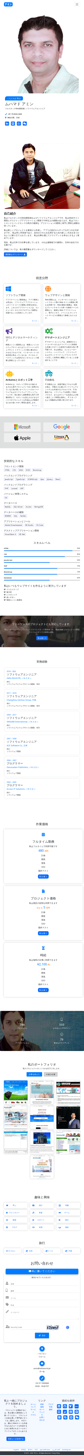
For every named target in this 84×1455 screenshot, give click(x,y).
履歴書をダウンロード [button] (14, 254)
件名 (12, 1305)
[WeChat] (77, 1417)
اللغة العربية (56, 1450)
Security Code (16, 1327)
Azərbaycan (66, 1450)
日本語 (23, 1450)
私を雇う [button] (41, 638)
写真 (50, 1407)
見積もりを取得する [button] (16, 1439)
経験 (42, 1404)
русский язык (45, 1450)
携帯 (12, 1291)
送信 (42, 1335)
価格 (42, 1407)
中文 (36, 1450)
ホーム (33, 1404)
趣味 (50, 1409)
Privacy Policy (56, 1453)
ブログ (50, 1404)
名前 (12, 1284)
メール (13, 1298)
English (16, 1450)
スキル (33, 1415)
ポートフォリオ (42, 1412)
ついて (33, 1407)
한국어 (30, 1450)
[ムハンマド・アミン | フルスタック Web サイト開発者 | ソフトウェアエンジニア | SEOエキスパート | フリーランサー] (8, 4)
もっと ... (35, 320)
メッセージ (15, 1312)
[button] (7, 124)
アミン (36, 1453)
